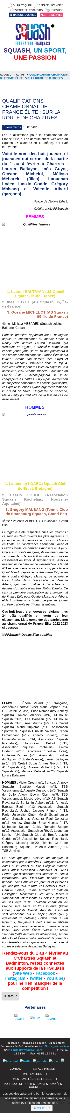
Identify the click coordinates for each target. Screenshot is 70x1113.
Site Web (23, 973)
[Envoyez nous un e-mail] (54, 1061)
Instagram (15, 978)
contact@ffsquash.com (26, 1049)
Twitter (36, 978)
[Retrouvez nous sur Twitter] (26, 1061)
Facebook (45, 973)
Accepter (42, 1108)
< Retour (10, 996)
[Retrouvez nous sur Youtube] (40, 1061)
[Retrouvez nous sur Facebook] (10, 1061)
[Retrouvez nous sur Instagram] (64, 1061)
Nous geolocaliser (57, 1046)
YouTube (54, 978)
